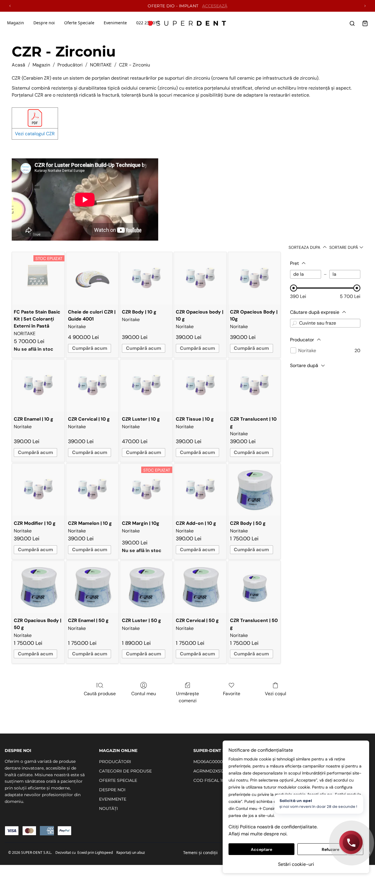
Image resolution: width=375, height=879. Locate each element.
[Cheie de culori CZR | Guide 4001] (92, 278)
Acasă (18, 65)
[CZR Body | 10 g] (146, 278)
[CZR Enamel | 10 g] (38, 385)
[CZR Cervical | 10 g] (92, 385)
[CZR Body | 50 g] (254, 490)
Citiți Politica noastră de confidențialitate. (273, 827)
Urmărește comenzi (187, 697)
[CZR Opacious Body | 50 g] (38, 587)
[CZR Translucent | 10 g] (254, 385)
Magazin (15, 22)
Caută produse (100, 693)
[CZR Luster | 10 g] (146, 385)
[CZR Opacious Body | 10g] (254, 278)
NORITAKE (101, 65)
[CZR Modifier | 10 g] (38, 490)
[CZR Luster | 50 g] (146, 587)
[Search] (352, 23)
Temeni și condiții (200, 852)
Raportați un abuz (130, 852)
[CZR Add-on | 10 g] (200, 490)
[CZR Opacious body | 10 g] (200, 278)
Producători (70, 65)
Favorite (231, 693)
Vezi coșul (275, 693)
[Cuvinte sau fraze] (294, 323)
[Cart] (365, 23)
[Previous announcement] (10, 6)
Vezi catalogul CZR (35, 134)
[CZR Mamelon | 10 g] (92, 490)
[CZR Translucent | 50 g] (254, 587)
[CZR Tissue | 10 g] (200, 385)
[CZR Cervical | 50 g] (200, 587)
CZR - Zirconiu (134, 65)
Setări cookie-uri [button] (296, 864)
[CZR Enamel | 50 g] (92, 587)
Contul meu (143, 693)
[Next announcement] (365, 6)
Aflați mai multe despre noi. (258, 834)
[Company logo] (187, 23)
